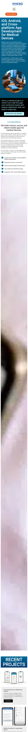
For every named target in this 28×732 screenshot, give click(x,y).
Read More (8, 701)
